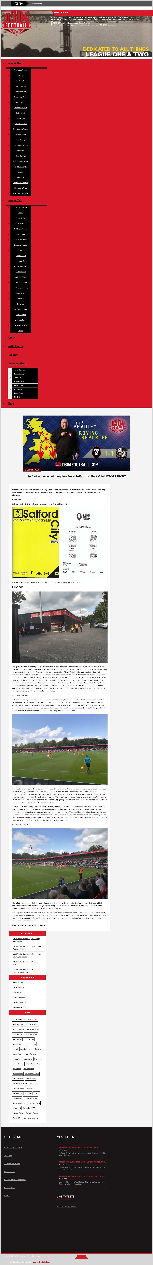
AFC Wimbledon (21, 207)
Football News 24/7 (36, 3)
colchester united (31, 1034)
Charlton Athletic (21, 102)
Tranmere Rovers (21, 325)
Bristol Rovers (21, 86)
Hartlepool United (20, 266)
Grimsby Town (21, 256)
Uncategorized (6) (19, 1007)
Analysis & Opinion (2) (20, 982)
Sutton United (21, 315)
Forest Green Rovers (20, 129)
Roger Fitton (17, 1098)
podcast (29, 1088)
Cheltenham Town (20, 108)
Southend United (34, 1103)
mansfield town (18, 1064)
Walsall (20, 331)
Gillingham (20, 250)
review (36, 1093)
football (15, 1049)
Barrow (20, 213)
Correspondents (15, 1179)
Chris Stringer (17, 1034)
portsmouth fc (18, 1093)
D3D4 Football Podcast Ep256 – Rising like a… (79, 1148)
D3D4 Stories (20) (19, 987)
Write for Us (12, 1163)
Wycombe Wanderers (21, 194)
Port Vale (20, 177)
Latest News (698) (19, 997)
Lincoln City (21, 140)
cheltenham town (33, 1029)
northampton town (32, 1074)
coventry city (17, 1039)
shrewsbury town (19, 1103)
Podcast (9, 1171)
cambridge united (19, 1025)
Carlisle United (20, 224)
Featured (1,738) (18, 992)
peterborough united (20, 1084)
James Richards (30, 1054)
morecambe (17, 1069)
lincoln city (38, 1059)
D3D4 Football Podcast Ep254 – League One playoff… (82, 1176)
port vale (28, 1093)
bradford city (32, 1020)
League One (17, 1059)
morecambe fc (29, 1069)
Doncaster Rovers (20, 245)
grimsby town (25, 1049)
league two (28, 1059)
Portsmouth (20, 172)
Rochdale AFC (21, 293)
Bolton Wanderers (20, 81)
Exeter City (21, 118)
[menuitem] (15, 63)
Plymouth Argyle (21, 167)
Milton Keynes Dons (21, 145)
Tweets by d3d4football (67, 1206)
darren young (29, 1039)
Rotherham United (30, 1098)
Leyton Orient (21, 272)
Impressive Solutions (41, 1262)
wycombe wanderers (30, 1118)
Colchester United (20, 229)
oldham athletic (18, 1079)
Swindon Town (20, 320)
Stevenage (21, 304)
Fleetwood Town (21, 124)
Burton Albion (21, 92)
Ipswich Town (21, 135)
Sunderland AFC (29, 1108)
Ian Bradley (37, 1049)
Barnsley (21, 76)
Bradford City (21, 218)
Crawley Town (21, 234)
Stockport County (20, 309)
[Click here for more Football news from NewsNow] (20, 3)
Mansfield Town (20, 277)
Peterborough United (20, 161)
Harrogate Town (21, 261)
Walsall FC (16, 1118)
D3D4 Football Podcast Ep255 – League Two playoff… (83, 1162)
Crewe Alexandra (20, 240)
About (8, 1155)
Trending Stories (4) (20, 1002)
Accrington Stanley (20, 70)
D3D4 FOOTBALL (13, 1147)
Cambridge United (20, 97)
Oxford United (21, 156)
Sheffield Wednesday (20, 183)
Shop (7, 1195)
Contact (9, 1187)
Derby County (21, 113)
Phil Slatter (34, 1084)
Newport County (21, 283)
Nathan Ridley (18, 1074)
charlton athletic (18, 1029)
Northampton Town (21, 288)
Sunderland (17, 1108)
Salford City (20, 299)
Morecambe (20, 151)
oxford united (31, 1079)
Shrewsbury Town (20, 188)
